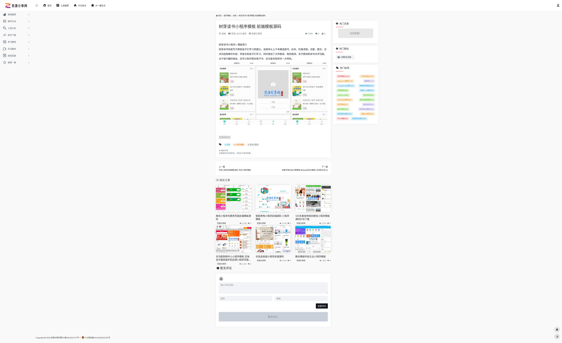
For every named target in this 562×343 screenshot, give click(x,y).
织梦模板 (343, 76)
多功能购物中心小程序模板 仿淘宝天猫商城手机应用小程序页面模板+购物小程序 (233, 258)
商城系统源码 (359, 118)
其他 (235, 16)
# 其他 (227, 145)
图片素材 (343, 109)
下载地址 (223, 137)
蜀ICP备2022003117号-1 (70, 338)
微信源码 (368, 104)
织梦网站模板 (367, 109)
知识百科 (368, 95)
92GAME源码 (345, 100)
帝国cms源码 (367, 90)
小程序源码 (367, 76)
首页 (220, 16)
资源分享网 (256, 33)
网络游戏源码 (367, 86)
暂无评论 (226, 268)
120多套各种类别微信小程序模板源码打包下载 (312, 217)
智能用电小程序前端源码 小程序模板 (272, 217)
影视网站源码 (345, 114)
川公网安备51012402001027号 (97, 338)
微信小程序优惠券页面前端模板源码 (233, 217)
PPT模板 (343, 118)
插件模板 (227, 16)
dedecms (343, 95)
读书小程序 (229, 44)
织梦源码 (343, 104)
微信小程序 (367, 114)
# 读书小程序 (253, 145)
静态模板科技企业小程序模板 (310, 256)
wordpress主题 (346, 86)
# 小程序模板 (239, 145)
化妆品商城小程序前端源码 (270, 256)
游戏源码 (343, 90)
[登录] (558, 6)
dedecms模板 (345, 81)
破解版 (369, 81)
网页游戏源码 (367, 100)
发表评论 (322, 306)
